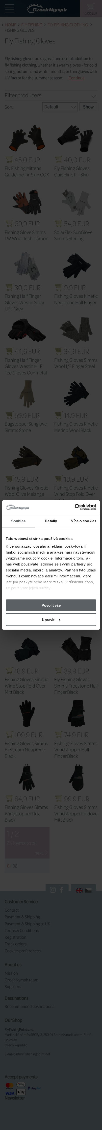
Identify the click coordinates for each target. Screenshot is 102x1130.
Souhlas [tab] (18, 521)
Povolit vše (51, 605)
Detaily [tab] (51, 521)
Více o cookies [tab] (83, 521)
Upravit (48, 620)
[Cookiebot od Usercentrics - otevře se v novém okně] (74, 507)
